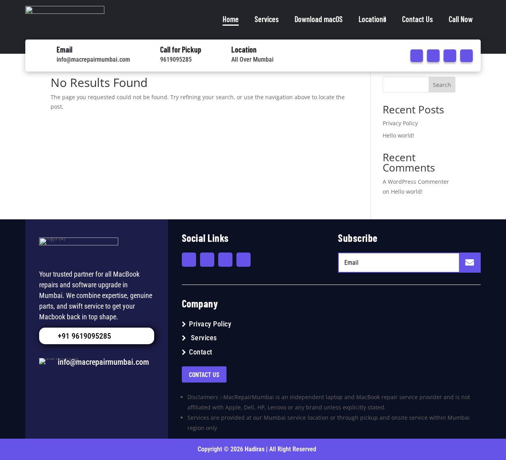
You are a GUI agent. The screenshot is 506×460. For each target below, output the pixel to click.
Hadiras (255, 449)
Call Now (461, 19)
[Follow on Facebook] (416, 55)
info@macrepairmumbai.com (93, 59)
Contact (200, 352)
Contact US (204, 374)
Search (442, 85)
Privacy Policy (400, 123)
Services (267, 19)
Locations (372, 19)
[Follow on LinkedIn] (466, 55)
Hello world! (398, 135)
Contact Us (417, 19)
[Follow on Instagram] (450, 55)
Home (231, 19)
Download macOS (319, 19)
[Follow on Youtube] (433, 55)
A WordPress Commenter (416, 181)
